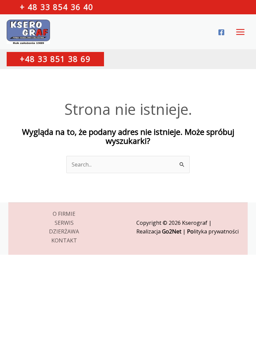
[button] (57, 7)
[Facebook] (221, 32)
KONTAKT (64, 240)
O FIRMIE (64, 213)
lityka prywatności (213, 231)
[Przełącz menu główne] (240, 32)
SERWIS (64, 222)
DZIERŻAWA (64, 231)
